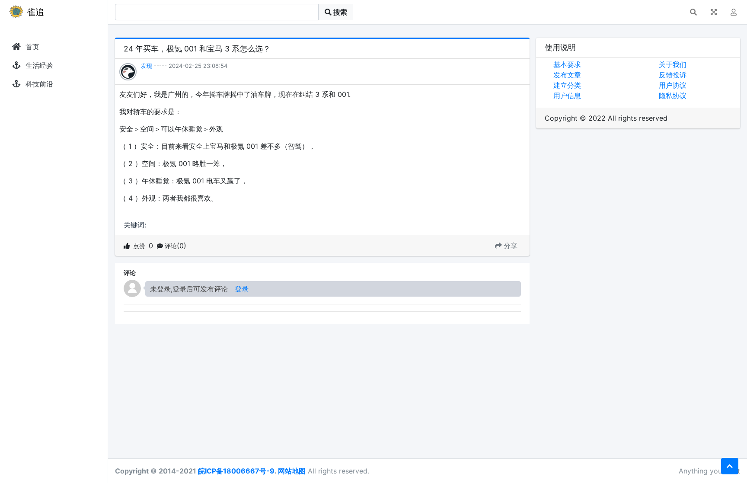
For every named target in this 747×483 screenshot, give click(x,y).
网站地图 (292, 471)
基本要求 (567, 64)
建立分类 (567, 85)
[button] (693, 12)
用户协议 (672, 85)
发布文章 (567, 74)
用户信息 (567, 95)
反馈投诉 (672, 74)
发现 (146, 65)
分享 (510, 245)
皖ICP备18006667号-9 (236, 471)
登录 (242, 289)
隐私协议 (672, 95)
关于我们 (672, 64)
